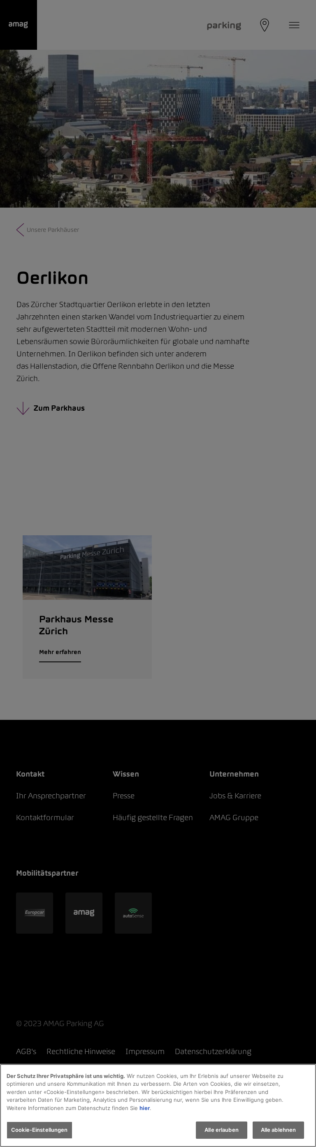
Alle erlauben (221, 1129)
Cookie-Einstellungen (39, 1129)
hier (144, 1108)
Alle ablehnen (278, 1129)
